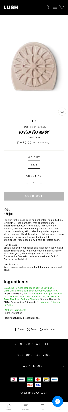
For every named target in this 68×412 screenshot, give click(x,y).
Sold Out (34, 196)
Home (25, 127)
